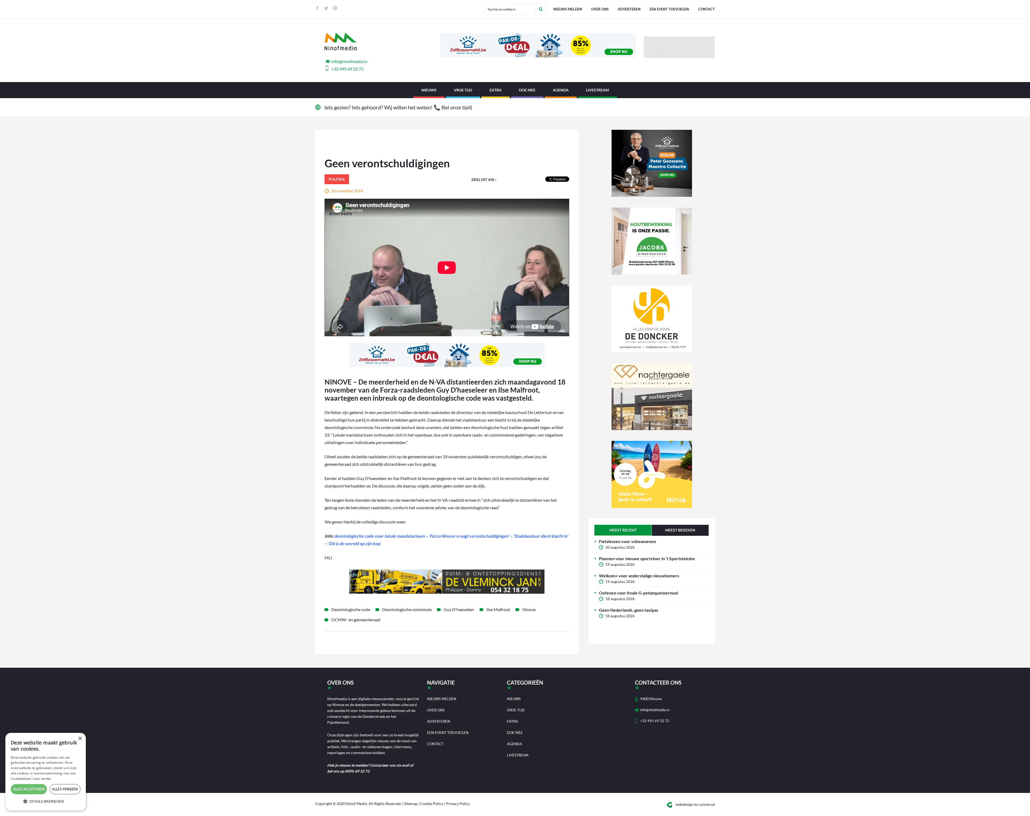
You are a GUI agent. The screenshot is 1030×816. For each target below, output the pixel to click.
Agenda (561, 90)
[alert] (45, 772)
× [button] (80, 739)
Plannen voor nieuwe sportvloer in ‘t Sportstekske (647, 558)
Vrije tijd (463, 90)
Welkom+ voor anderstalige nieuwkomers (639, 575)
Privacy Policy (458, 803)
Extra (496, 90)
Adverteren (629, 9)
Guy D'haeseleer (459, 609)
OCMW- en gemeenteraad (355, 619)
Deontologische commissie (407, 609)
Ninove (529, 609)
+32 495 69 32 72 (347, 68)
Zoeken (540, 9)
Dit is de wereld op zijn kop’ (354, 543)
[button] (45, 801)
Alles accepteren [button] (29, 789)
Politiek (337, 179)
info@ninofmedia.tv (349, 61)
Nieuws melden (567, 9)
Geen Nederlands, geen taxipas (628, 609)
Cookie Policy (431, 803)
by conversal (695, 804)
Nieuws (428, 90)
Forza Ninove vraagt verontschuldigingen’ (469, 535)
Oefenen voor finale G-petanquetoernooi (638, 592)
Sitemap (411, 803)
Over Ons (600, 9)
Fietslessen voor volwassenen (627, 541)
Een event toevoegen (669, 9)
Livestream (597, 90)
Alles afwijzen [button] (65, 789)
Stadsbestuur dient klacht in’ (541, 535)
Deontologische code (350, 609)
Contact (706, 9)
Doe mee (527, 90)
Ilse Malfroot (498, 609)
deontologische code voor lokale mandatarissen (379, 535)
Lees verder (42, 778)
